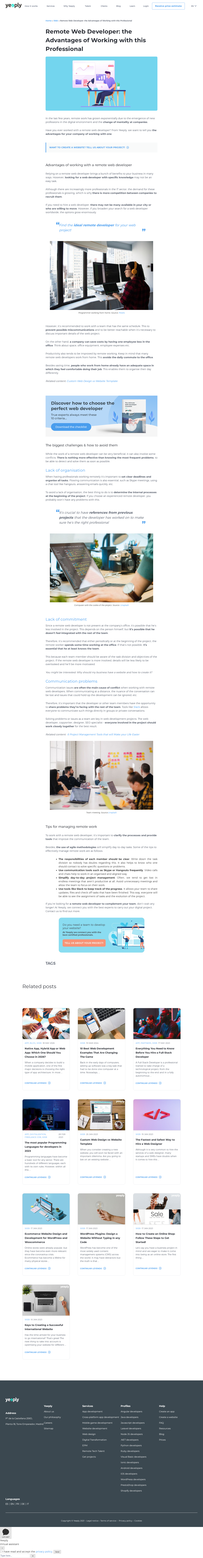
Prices (162, 1440)
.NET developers (130, 1440)
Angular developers (131, 1411)
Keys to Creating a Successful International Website (44, 1327)
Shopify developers (131, 1490)
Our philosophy (52, 1417)
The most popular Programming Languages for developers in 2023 (45, 1146)
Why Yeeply (69, 6)
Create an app (167, 1411)
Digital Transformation (94, 1440)
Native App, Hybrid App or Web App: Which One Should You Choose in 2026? (45, 1052)
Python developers (131, 1445)
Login (146, 6)
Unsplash (124, 605)
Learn (132, 6)
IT (28, 1504)
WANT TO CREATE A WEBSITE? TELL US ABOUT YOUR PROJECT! (87, 147)
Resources (165, 1428)
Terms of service (108, 1521)
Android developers (131, 1468)
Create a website (168, 1417)
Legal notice (92, 1521)
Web (56, 20)
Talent (88, 6)
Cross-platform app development (100, 1417)
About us (49, 1411)
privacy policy (44, 1551)
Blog (118, 6)
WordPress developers (133, 1479)
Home (49, 20)
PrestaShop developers (133, 1485)
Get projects (89, 1456)
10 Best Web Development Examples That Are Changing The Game (99, 1052)
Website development (94, 1428)
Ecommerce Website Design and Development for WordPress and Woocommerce (46, 1238)
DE (23, 1504)
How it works (31, 6)
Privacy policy (125, 1521)
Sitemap (48, 1428)
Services (51, 6)
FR (17, 1504)
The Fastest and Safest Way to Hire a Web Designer (155, 1141)
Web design (89, 1434)
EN (12, 1504)
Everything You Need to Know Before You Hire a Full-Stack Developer (155, 1052)
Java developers (129, 1417)
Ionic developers (130, 1462)
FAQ (161, 1423)
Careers (48, 1423)
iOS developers (129, 1473)
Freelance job (33, 1137)
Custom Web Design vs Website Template (101, 1141)
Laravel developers (131, 1428)
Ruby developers (130, 1451)
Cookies (138, 1521)
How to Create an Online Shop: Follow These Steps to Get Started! (155, 1238)
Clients (104, 6)
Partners (146, 1043)
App (27, 1043)
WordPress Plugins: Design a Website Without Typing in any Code (100, 1238)
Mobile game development (97, 1423)
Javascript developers (133, 1423)
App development (92, 1411)
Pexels (122, 313)
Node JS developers (132, 1434)
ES (192, 6)
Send (57, 1552)
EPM (84, 1445)
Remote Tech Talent (93, 1451)
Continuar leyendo (36, 1083)
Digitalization (38, 1134)
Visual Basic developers (133, 1456)
